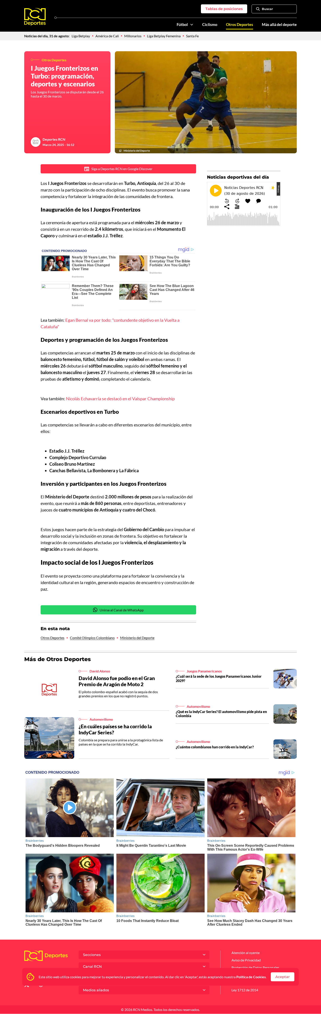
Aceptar (282, 977)
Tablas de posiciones (224, 9)
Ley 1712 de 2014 (244, 990)
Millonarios (133, 36)
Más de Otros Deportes (57, 659)
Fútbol (182, 24)
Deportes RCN (54, 139)
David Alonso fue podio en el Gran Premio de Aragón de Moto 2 (117, 681)
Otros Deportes (239, 24)
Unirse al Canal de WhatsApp (122, 610)
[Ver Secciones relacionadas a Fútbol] (191, 24)
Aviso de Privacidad (246, 960)
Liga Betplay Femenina (164, 36)
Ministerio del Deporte (137, 638)
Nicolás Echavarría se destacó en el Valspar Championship (120, 398)
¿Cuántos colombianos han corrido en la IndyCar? (215, 747)
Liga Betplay (81, 36)
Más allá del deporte (279, 24)
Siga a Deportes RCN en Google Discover (121, 169)
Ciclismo (209, 24)
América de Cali (107, 36)
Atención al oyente (245, 953)
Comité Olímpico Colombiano (92, 638)
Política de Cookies (251, 977)
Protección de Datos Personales (255, 967)
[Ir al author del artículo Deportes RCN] (35, 142)
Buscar (267, 9)
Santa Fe (192, 36)
